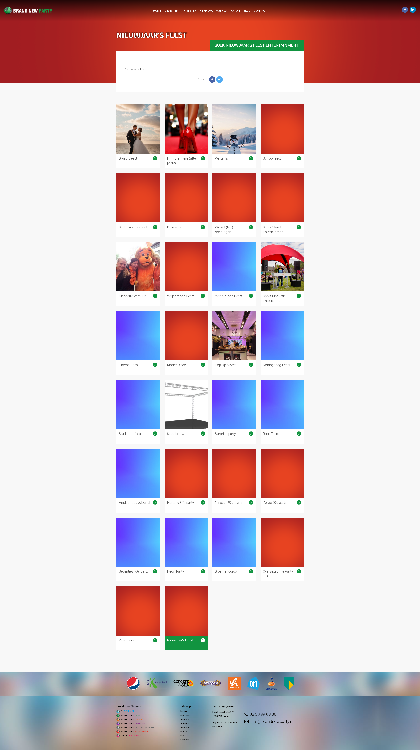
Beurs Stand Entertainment (282, 205)
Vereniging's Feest (234, 274)
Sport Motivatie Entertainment (282, 274)
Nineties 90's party (234, 481)
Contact (260, 10)
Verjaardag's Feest (186, 274)
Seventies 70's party (138, 549)
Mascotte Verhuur (138, 274)
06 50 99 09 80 (262, 714)
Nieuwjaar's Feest (186, 618)
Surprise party (234, 412)
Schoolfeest (282, 136)
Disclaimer (217, 726)
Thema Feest (138, 343)
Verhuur (206, 10)
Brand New (131, 715)
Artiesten (189, 10)
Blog (247, 10)
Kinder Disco (186, 343)
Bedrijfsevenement (138, 205)
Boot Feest (282, 412)
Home (157, 10)
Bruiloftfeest (138, 136)
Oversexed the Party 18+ (282, 549)
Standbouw (186, 412)
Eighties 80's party (186, 481)
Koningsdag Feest (282, 343)
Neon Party (186, 549)
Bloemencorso (234, 549)
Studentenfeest (138, 412)
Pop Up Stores (234, 343)
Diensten (171, 10)
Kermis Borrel (186, 205)
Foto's (235, 10)
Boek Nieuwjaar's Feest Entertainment (257, 45)
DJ (127, 711)
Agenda (221, 10)
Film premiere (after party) (186, 136)
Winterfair (234, 136)
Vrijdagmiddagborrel (138, 481)
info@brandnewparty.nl (271, 721)
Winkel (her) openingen (234, 205)
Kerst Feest (138, 618)
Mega (131, 735)
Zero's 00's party (282, 481)
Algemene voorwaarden (225, 722)
